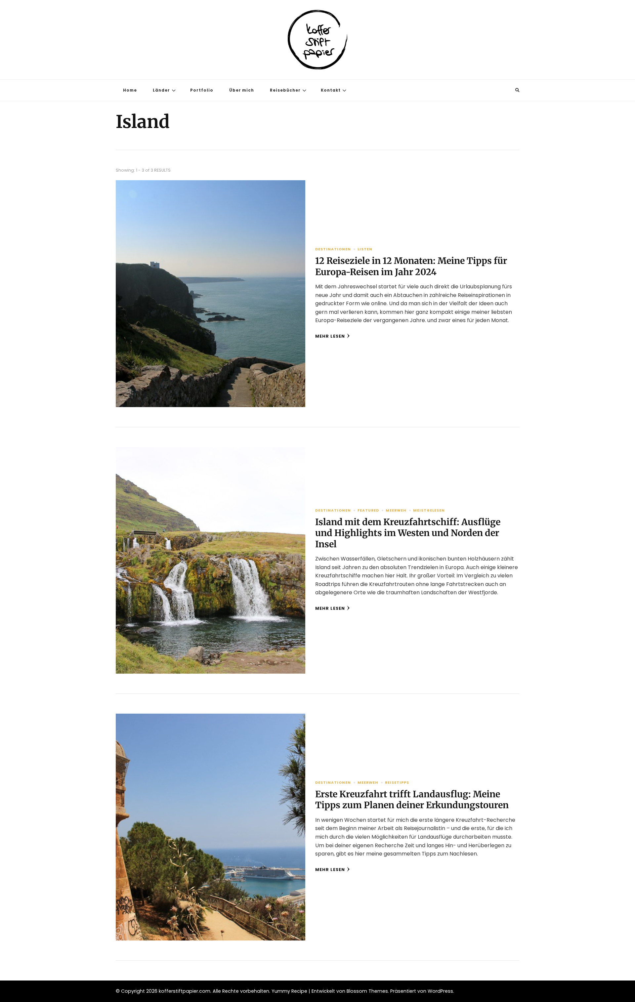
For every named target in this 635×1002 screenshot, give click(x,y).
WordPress (440, 991)
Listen (365, 249)
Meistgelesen (429, 510)
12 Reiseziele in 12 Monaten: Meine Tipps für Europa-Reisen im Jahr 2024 (411, 266)
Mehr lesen (330, 336)
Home (130, 90)
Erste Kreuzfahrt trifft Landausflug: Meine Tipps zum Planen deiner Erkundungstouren (412, 800)
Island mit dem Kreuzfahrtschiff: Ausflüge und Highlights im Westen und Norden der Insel (407, 533)
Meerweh (396, 510)
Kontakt (331, 90)
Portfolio (201, 90)
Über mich (241, 90)
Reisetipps (397, 782)
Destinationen (333, 249)
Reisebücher (285, 90)
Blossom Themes (367, 991)
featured (368, 510)
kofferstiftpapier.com (184, 991)
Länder (161, 90)
